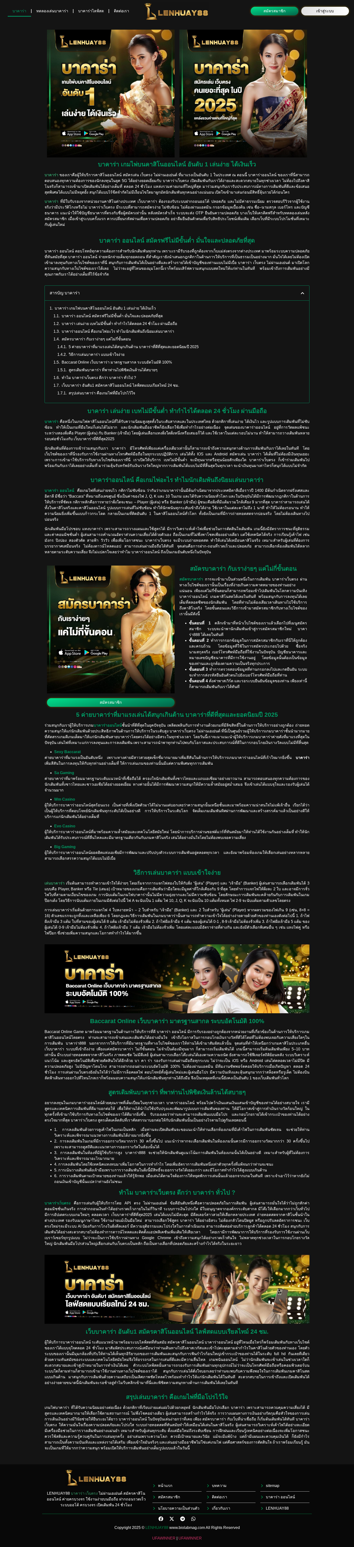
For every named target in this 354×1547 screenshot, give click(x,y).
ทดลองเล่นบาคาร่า (52, 11)
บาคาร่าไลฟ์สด (91, 11)
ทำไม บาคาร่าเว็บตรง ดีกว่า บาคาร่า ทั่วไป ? (99, 378)
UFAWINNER (164, 1538)
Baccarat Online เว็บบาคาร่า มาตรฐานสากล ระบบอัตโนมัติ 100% (117, 362)
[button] (274, 11)
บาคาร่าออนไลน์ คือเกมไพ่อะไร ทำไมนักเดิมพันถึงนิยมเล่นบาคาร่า (118, 331)
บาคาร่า (19, 11)
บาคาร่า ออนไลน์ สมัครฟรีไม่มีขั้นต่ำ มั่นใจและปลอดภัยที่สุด (112, 316)
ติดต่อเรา (121, 11)
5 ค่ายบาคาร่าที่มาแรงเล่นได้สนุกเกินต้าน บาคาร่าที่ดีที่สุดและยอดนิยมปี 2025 (134, 347)
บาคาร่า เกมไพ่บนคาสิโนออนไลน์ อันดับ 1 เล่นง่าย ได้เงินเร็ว (105, 308)
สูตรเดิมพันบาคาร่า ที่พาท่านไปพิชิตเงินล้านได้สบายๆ (113, 370)
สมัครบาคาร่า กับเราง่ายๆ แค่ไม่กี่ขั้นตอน (96, 339)
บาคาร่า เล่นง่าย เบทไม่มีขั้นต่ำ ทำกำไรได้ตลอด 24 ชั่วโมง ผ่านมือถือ (119, 324)
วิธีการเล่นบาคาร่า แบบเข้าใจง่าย (97, 354)
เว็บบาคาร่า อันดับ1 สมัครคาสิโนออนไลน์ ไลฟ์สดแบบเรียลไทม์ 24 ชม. (120, 385)
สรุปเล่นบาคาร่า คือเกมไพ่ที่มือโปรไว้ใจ (102, 393)
